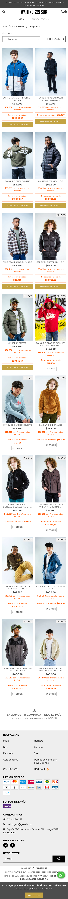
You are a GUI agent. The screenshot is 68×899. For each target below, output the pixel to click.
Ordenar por (8, 33)
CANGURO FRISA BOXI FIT (17, 181)
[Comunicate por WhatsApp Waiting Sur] (61, 874)
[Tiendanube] (34, 869)
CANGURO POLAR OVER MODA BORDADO (51, 99)
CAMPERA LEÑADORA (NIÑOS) (17, 262)
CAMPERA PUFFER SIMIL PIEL (50, 262)
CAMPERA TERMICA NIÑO (50, 181)
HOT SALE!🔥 (41, 769)
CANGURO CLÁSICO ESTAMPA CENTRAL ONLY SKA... (50, 344)
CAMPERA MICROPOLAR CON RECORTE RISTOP (17, 669)
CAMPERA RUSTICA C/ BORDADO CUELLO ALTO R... (17, 505)
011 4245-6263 (14, 819)
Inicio (5, 26)
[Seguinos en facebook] (12, 845)
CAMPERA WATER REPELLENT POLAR (17, 99)
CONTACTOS (10, 769)
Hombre (38, 740)
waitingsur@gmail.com (19, 824)
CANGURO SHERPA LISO (50, 425)
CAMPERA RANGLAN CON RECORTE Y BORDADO (50, 669)
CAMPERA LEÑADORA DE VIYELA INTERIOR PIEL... (50, 505)
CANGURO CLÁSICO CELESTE (17, 425)
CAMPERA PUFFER (17, 343)
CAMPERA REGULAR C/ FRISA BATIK (50, 587)
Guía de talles (10, 759)
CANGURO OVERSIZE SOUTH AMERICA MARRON (17, 587)
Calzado (38, 747)
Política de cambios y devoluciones (45, 761)
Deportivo (8, 753)
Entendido (34, 895)
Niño (12, 26)
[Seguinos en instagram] (5, 845)
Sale (36, 753)
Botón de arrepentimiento (34, 879)
